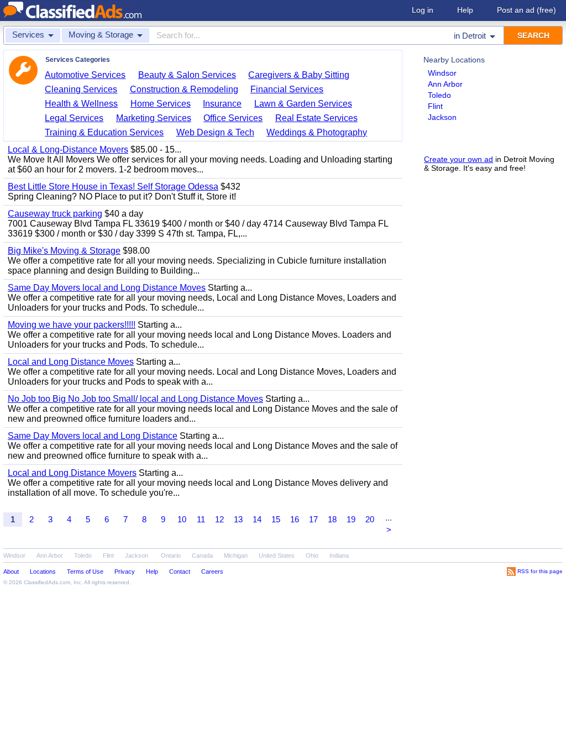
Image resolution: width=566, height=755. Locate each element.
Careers (212, 571)
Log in (422, 10)
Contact (179, 571)
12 (219, 519)
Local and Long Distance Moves (71, 361)
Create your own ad (458, 159)
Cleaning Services (81, 89)
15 (275, 519)
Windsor (442, 73)
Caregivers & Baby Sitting (298, 75)
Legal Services (74, 118)
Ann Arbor (445, 84)
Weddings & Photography (316, 132)
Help (465, 10)
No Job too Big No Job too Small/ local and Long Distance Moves (135, 398)
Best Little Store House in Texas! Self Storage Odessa (113, 186)
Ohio (312, 555)
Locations (43, 571)
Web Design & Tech (215, 132)
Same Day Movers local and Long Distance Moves (107, 287)
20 (369, 519)
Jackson (442, 117)
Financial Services (286, 89)
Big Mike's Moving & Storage (64, 250)
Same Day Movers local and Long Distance (92, 436)
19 (351, 519)
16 (294, 519)
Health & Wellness (81, 103)
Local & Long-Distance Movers (68, 149)
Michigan (236, 555)
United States (277, 555)
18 (332, 519)
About (11, 571)
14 (257, 519)
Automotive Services (85, 75)
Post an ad (526, 10)
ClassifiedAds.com (47, 582)
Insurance (222, 103)
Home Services (160, 103)
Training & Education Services (104, 132)
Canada (202, 555)
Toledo (439, 95)
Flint (435, 106)
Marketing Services (153, 118)
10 (181, 519)
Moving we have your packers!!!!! (71, 324)
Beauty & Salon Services (187, 75)
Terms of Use (85, 571)
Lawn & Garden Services (303, 103)
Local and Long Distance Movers (72, 473)
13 (238, 519)
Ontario (171, 555)
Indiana (339, 555)
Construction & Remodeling (184, 89)
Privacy (124, 571)
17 (313, 519)
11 (201, 519)
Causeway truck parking (55, 213)
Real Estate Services (316, 118)
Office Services (233, 118)
